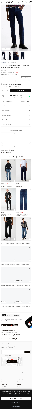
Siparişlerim (19, 381)
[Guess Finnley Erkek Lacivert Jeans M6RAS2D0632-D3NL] (23, 254)
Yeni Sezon (3, 386)
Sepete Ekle (22, 90)
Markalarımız (4, 379)
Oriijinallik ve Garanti (5, 376)
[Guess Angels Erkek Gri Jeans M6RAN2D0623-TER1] (8, 275)
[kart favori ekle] (14, 134)
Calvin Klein (19, 388)
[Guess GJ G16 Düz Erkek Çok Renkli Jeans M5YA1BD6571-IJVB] (8, 229)
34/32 (27, 81)
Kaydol (27, 352)
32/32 (17, 81)
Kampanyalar (4, 381)
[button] (30, 28)
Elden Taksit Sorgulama (22, 379)
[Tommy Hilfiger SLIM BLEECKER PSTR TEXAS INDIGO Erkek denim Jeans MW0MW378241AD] (23, 275)
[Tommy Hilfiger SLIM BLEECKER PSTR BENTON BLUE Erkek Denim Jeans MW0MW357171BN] (8, 296)
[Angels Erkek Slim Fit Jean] (8, 199)
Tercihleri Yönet (16, 402)
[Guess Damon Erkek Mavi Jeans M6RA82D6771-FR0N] (23, 229)
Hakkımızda (4, 370)
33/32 (22, 81)
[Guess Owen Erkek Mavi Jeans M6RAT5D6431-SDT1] (8, 254)
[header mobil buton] (9, 2)
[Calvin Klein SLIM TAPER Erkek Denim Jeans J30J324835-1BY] (23, 296)
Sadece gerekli (16, 406)
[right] (30, 143)
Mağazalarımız (4, 374)
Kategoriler (4, 384)
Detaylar (16, 395)
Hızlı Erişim (19, 368)
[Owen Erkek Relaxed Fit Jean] (8, 170)
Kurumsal (3, 368)
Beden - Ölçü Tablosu (25, 77)
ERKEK (2, 388)
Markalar (19, 384)
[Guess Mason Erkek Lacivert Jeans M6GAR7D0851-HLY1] (23, 199)
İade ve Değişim (20, 372)
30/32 (7, 81)
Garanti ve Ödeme (5, 377)
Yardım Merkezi (20, 370)
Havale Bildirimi (20, 374)
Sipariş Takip (19, 377)
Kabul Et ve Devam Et (16, 398)
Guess (18, 386)
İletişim (3, 372)
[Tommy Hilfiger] (4, 62)
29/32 (3, 81)
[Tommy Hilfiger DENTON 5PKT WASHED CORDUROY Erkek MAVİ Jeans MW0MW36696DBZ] (8, 140)
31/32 (12, 81)
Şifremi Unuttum (20, 376)
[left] (2, 143)
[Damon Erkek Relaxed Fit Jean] (23, 170)
